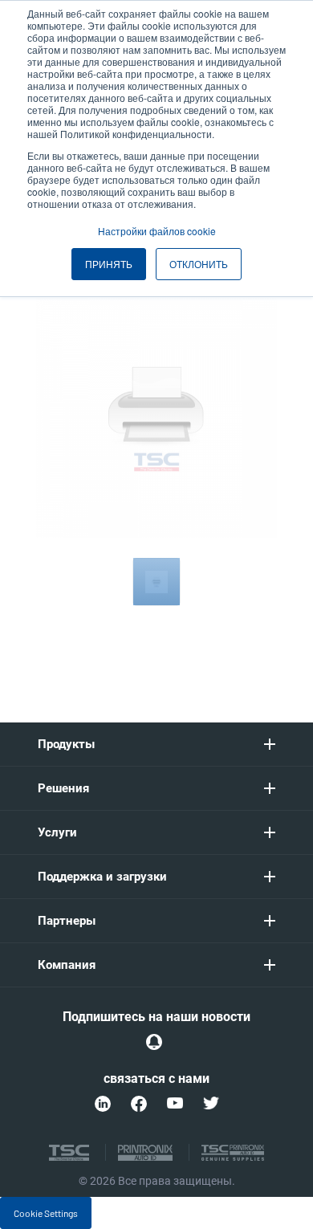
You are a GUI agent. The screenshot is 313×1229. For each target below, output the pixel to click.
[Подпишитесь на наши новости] (154, 1042)
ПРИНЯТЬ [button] (108, 264)
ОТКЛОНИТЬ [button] (198, 264)
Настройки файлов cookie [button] (157, 231)
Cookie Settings (46, 1213)
